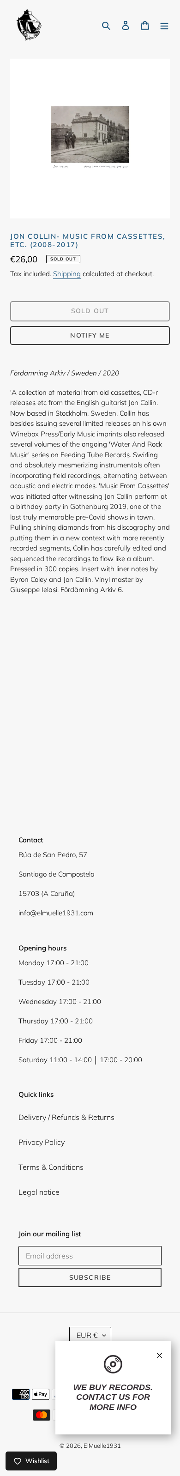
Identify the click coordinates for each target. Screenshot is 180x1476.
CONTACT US (103, 1397)
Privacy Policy (41, 1142)
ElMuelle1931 (102, 1445)
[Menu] (164, 24)
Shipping (67, 273)
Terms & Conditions (51, 1167)
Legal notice (39, 1192)
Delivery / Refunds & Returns (66, 1117)
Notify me (89, 335)
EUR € (87, 1335)
